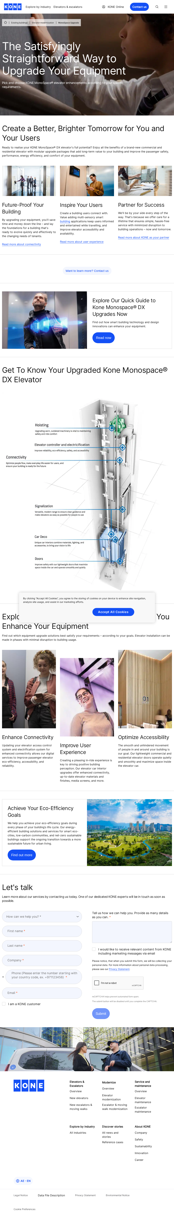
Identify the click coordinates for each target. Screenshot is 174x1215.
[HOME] (5, 22)
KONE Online (116, 6)
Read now (103, 338)
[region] (87, 607)
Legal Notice (21, 1195)
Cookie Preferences (24, 1209)
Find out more (21, 855)
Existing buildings (19, 22)
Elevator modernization (43, 22)
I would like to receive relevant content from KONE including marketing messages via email (134, 951)
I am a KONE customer (24, 1004)
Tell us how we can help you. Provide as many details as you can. (130, 915)
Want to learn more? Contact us (87, 271)
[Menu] (166, 7)
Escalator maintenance (143, 1109)
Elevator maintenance (143, 1100)
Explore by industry (38, 6)
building (65, 221)
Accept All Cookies (113, 612)
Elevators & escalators (68, 6)
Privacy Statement (119, 969)
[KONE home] (13, 6)
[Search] (157, 7)
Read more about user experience (81, 241)
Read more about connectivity (21, 244)
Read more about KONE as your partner (143, 237)
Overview (108, 1088)
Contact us (139, 6)
